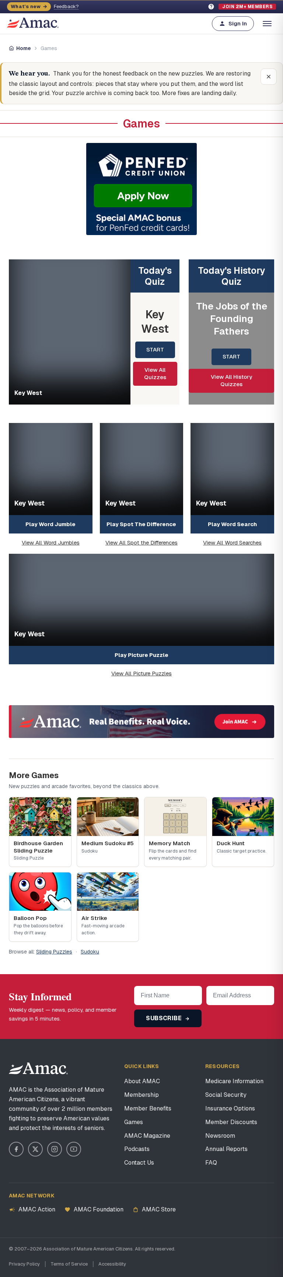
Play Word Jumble (50, 524)
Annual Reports (226, 1149)
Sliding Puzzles (54, 951)
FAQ (211, 1162)
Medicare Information (234, 1081)
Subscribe (164, 1018)
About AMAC (142, 1081)
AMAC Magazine (147, 1136)
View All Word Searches (232, 542)
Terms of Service (69, 1264)
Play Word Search (232, 524)
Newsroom (220, 1136)
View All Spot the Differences (141, 542)
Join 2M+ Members (247, 7)
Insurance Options (230, 1108)
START (155, 349)
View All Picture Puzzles (141, 673)
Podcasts (137, 1149)
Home (23, 48)
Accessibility (112, 1264)
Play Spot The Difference (141, 524)
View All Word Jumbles (51, 542)
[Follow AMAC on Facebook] (16, 1149)
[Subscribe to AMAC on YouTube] (73, 1149)
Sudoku (90, 951)
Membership (141, 1095)
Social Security (226, 1095)
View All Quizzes (155, 373)
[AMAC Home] (38, 1068)
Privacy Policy (24, 1264)
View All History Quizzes (231, 380)
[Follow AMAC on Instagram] (54, 1149)
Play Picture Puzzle (141, 654)
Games (133, 1122)
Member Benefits (147, 1108)
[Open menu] (267, 23)
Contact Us (139, 1162)
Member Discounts (231, 1122)
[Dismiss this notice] (269, 77)
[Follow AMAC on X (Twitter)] (35, 1149)
